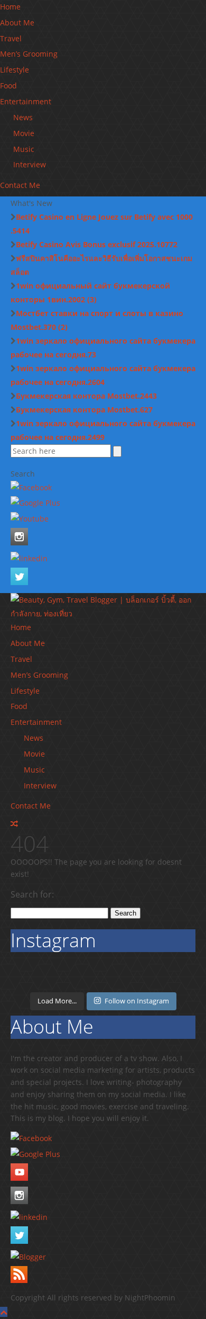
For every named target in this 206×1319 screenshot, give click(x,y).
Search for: (32, 894)
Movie (23, 133)
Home (10, 7)
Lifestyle (14, 70)
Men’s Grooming (29, 54)
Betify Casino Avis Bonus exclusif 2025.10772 (96, 244)
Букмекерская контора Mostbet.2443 (86, 396)
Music (23, 149)
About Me (17, 22)
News (23, 117)
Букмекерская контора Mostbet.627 (84, 410)
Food (8, 85)
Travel (11, 38)
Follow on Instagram (137, 1001)
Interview (29, 164)
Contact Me (20, 185)
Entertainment (25, 101)
